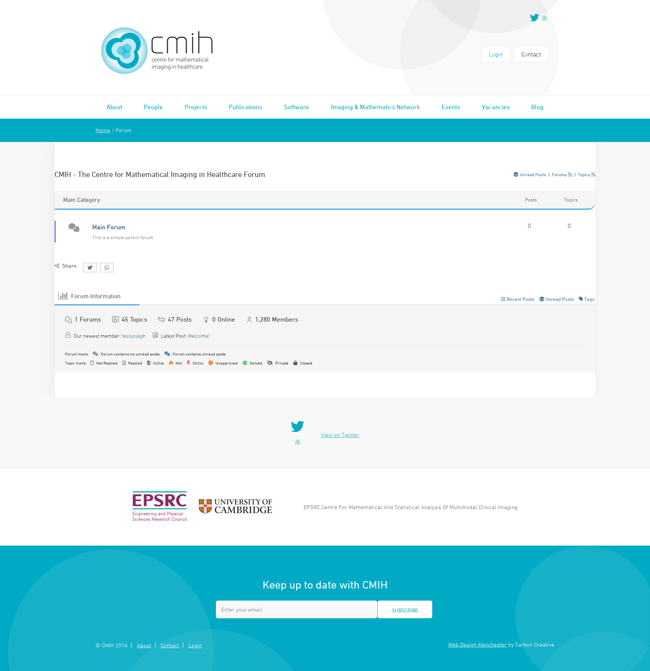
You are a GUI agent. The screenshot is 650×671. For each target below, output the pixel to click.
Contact (531, 54)
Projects (196, 107)
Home (103, 130)
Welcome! (199, 335)
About (114, 107)
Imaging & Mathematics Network (375, 107)
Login (496, 54)
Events (451, 107)
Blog (537, 107)
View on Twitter (340, 435)
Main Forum (108, 227)
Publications (245, 107)
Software (296, 107)
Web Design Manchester (477, 644)
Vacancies (496, 107)
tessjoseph (134, 335)
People (153, 107)
